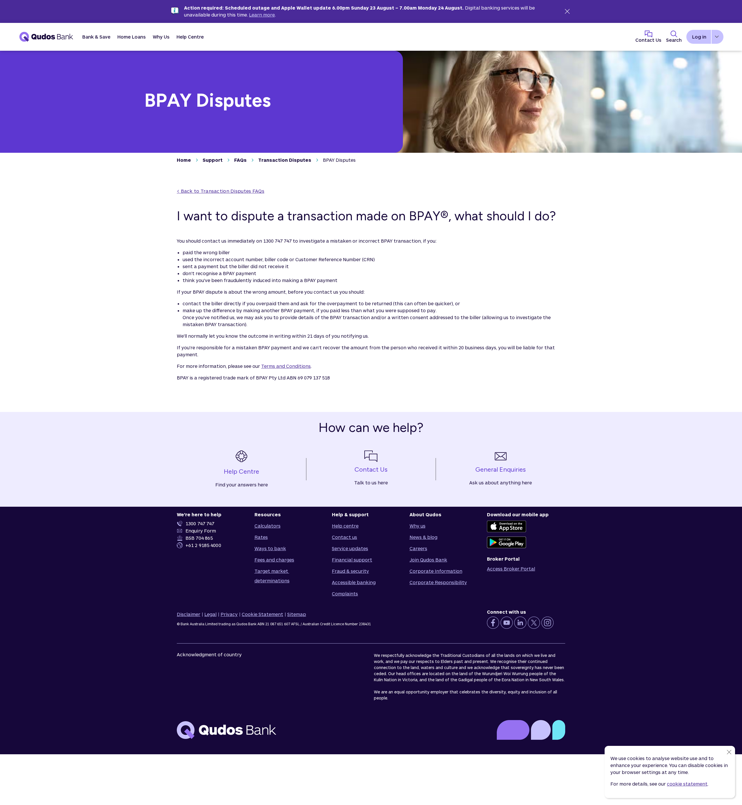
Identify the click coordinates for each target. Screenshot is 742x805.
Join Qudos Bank (428, 559)
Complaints (345, 593)
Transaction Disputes (284, 160)
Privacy (229, 614)
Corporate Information (436, 571)
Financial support (352, 559)
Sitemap (296, 614)
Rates (261, 537)
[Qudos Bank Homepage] (46, 37)
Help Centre (190, 36)
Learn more (262, 14)
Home (184, 160)
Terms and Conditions (286, 366)
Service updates (350, 548)
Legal (210, 614)
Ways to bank (270, 548)
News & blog (423, 537)
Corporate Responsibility (438, 582)
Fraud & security (350, 571)
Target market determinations (272, 575)
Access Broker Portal (511, 568)
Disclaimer (188, 614)
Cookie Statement (262, 614)
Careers (418, 548)
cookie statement (687, 783)
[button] (96, 37)
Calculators (267, 525)
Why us (417, 525)
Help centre (345, 525)
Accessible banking (354, 582)
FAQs (240, 160)
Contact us (344, 537)
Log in (699, 36)
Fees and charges (274, 559)
